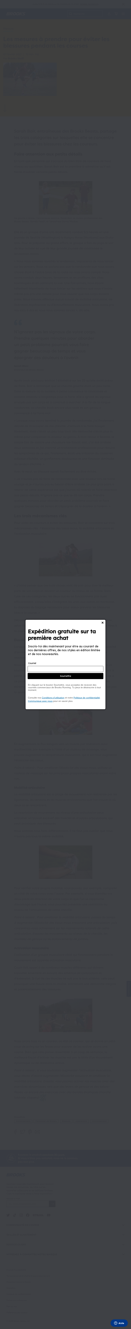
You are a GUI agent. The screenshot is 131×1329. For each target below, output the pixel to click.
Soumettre (65, 676)
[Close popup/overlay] (102, 623)
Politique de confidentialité (86, 697)
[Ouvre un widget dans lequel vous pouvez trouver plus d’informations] (119, 1323)
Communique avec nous (40, 701)
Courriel (32, 663)
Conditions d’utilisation (53, 697)
